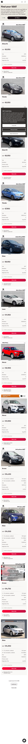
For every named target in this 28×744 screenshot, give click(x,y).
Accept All (14, 125)
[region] (14, 122)
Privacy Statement (13, 121)
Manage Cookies (14, 129)
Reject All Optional (14, 133)
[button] (14, 32)
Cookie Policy (5, 121)
